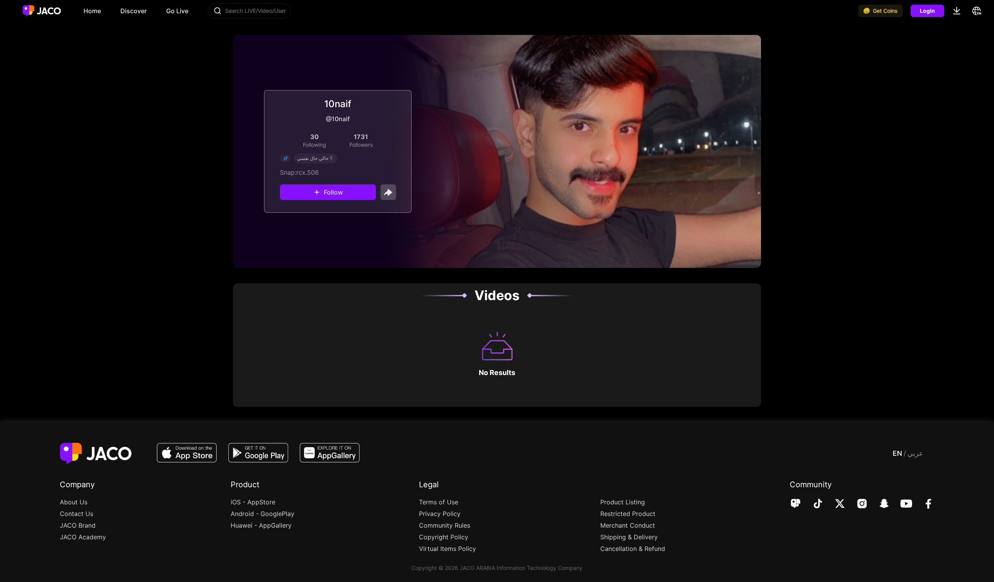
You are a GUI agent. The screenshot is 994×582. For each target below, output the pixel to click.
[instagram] (857, 504)
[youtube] (901, 504)
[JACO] (795, 504)
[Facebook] (923, 504)
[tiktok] (812, 504)
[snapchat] (879, 504)
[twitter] (835, 504)
